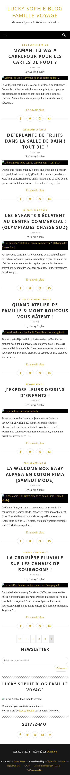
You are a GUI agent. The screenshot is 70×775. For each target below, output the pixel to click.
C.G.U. (27, 766)
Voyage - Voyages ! (35, 552)
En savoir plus (35, 110)
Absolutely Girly (35, 129)
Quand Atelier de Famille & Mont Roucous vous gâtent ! (35, 310)
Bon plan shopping (35, 45)
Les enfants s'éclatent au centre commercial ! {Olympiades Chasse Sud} (35, 221)
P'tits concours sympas (35, 299)
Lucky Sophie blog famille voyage (35, 12)
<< (19, 638)
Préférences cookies (34, 770)
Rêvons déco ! (35, 384)
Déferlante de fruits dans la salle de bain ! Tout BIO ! (35, 141)
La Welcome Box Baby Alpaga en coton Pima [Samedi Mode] (35, 474)
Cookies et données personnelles (47, 766)
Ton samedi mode (35, 463)
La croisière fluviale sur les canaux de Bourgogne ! (35, 563)
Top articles (52, 761)
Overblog (52, 751)
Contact (63, 761)
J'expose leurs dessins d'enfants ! (35, 392)
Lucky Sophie (26, 710)
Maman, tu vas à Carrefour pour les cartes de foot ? (35, 56)
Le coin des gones (35, 210)
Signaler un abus (14, 766)
